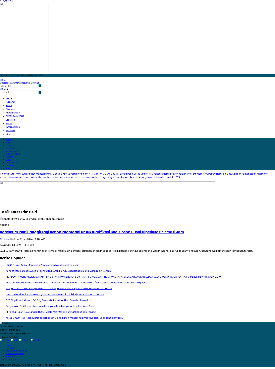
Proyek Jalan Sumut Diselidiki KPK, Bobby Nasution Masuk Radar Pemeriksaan (213, 173)
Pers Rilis (10, 130)
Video (9, 134)
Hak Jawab (11, 356)
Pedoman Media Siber (16, 350)
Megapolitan (13, 112)
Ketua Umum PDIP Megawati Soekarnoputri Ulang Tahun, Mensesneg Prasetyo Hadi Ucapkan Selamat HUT (65, 317)
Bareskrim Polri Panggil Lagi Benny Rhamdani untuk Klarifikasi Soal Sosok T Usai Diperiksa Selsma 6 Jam (92, 232)
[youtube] (35, 83)
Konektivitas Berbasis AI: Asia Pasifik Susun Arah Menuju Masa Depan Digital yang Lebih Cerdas (58, 271)
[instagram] (24, 83)
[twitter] (15, 83)
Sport (9, 123)
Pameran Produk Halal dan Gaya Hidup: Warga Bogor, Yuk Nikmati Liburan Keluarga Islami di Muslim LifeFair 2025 (117, 177)
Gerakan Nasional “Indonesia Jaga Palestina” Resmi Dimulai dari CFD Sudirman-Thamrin (55, 294)
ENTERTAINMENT (15, 116)
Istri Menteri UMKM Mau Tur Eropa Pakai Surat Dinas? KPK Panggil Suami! (129, 173)
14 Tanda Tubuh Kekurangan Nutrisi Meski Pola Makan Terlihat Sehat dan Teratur (51, 312)
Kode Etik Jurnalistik (15, 353)
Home (9, 98)
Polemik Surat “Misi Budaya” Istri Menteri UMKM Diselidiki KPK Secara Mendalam (44, 173)
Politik (9, 105)
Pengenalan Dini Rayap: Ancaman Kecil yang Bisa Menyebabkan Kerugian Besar (50, 306)
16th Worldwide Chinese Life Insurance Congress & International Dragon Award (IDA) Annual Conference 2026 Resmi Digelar (75, 282)
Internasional (13, 127)
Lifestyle (10, 119)
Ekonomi (10, 109)
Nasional (10, 102)
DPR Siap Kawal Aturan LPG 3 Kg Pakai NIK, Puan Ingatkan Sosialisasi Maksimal (49, 300)
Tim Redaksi (11, 348)
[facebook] (5, 83)
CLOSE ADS (6, 1)
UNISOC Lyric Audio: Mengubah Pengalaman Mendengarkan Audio (42, 265)
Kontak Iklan (11, 359)
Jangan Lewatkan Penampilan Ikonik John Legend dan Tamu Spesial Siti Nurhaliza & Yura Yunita (59, 288)
